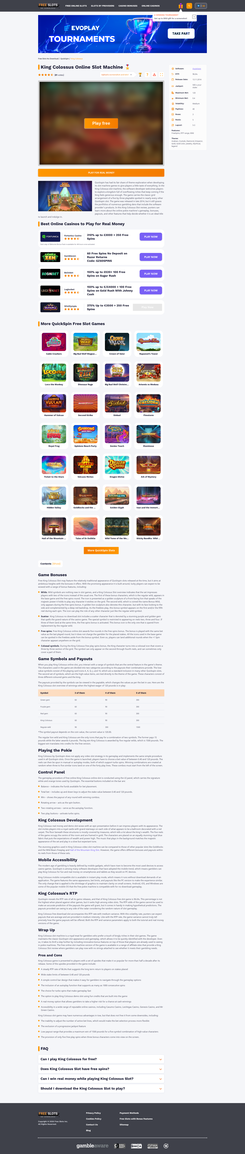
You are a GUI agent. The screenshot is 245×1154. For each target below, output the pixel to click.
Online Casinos (151, 6)
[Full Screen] (161, 74)
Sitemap (124, 1124)
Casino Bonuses (128, 6)
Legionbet (69, 289)
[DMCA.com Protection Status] (136, 1146)
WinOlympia (70, 306)
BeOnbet (68, 272)
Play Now (151, 236)
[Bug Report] (154, 74)
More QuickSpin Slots (101, 550)
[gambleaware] (92, 1146)
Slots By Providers (102, 6)
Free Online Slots (76, 6)
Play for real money (101, 172)
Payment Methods (129, 1113)
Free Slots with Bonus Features (136, 1119)
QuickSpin (197, 68)
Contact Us (92, 1124)
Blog (88, 1130)
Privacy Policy (93, 1113)
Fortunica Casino (73, 235)
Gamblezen (70, 256)
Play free (101, 123)
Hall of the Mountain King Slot (84, 850)
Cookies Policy (93, 1119)
